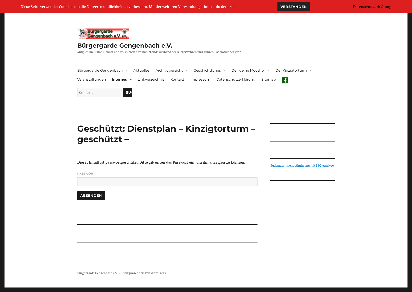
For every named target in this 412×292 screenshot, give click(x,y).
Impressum (200, 79)
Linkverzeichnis (151, 79)
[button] (302, 193)
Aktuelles (141, 70)
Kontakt (177, 79)
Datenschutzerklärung (235, 79)
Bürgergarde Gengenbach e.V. (124, 45)
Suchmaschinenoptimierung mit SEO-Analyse (302, 165)
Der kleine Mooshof (248, 70)
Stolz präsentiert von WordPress (144, 273)
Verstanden (293, 7)
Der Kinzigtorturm (291, 70)
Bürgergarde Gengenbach (100, 70)
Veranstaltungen (91, 79)
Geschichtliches (207, 70)
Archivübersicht (169, 70)
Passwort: (86, 173)
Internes (119, 79)
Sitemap (268, 79)
